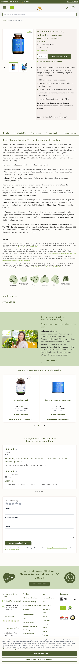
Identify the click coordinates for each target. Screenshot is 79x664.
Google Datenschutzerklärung (57, 548)
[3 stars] (13, 503)
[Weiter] (31, 67)
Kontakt (45, 616)
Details (6, 133)
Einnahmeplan (27, 630)
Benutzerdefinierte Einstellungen (39, 659)
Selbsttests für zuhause (30, 598)
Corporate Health (48, 598)
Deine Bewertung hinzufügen (48, 38)
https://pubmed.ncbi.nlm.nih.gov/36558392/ (16, 260)
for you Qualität (52, 133)
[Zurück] (4, 67)
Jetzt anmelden (39, 584)
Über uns (45, 631)
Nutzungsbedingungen (12, 549)
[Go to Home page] (39, 8)
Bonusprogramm (28, 633)
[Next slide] (44, 426)
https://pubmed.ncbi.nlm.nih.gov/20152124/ (23, 247)
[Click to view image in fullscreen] (18, 44)
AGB (43, 601)
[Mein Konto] (67, 7)
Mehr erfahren (51, 361)
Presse (44, 627)
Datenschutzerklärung (9, 649)
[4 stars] (16, 503)
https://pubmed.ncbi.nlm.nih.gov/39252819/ (46, 267)
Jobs (44, 613)
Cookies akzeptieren (39, 653)
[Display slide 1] (38, 426)
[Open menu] (4, 8)
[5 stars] (19, 503)
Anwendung (36, 133)
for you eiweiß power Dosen (32, 605)
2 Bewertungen (56, 35)
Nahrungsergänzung (29, 601)
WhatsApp (26, 637)
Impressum (29, 649)
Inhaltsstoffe (20, 133)
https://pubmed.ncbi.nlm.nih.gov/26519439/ (62, 253)
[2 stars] (10, 503)
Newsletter (46, 620)
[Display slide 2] (41, 426)
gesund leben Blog (29, 622)
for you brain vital (21, 400)
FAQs (24, 619)
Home (4, 20)
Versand (53, 45)
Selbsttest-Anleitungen (30, 626)
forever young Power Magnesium (58, 400)
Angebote (26, 609)
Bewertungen (70, 133)
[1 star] (6, 503)
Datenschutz (46, 605)
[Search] (74, 14)
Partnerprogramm (48, 624)
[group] (56, 36)
